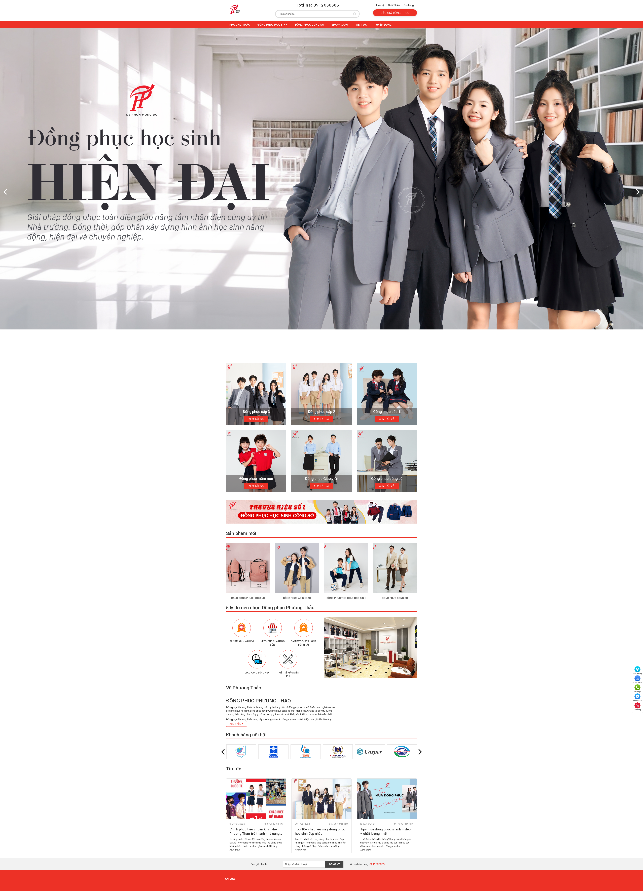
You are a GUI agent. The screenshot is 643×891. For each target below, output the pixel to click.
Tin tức (361, 24)
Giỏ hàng (409, 5)
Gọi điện (637, 692)
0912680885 (377, 864)
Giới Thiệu (394, 5)
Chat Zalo (637, 683)
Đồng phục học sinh (272, 24)
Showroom (339, 24)
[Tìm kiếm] (355, 14)
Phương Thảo (239, 24)
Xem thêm (235, 849)
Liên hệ (380, 5)
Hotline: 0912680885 (317, 5)
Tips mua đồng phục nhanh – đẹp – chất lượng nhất (385, 831)
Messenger (637, 701)
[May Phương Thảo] (234, 9)
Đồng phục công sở (309, 24)
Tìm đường (637, 673)
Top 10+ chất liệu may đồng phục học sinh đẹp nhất (320, 831)
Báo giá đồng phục (395, 13)
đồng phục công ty (259, 710)
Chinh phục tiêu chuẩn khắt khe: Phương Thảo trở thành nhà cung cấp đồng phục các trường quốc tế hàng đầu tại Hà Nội (256, 835)
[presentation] (5, 191)
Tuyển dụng (383, 24)
